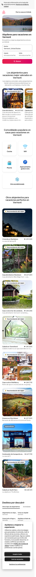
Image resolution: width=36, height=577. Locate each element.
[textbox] (10, 55)
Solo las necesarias (17, 559)
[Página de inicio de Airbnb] (3, 12)
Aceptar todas (17, 554)
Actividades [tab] (27, 507)
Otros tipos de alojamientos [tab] (11, 507)
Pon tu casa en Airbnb (23, 12)
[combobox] (17, 48)
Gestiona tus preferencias (17, 564)
